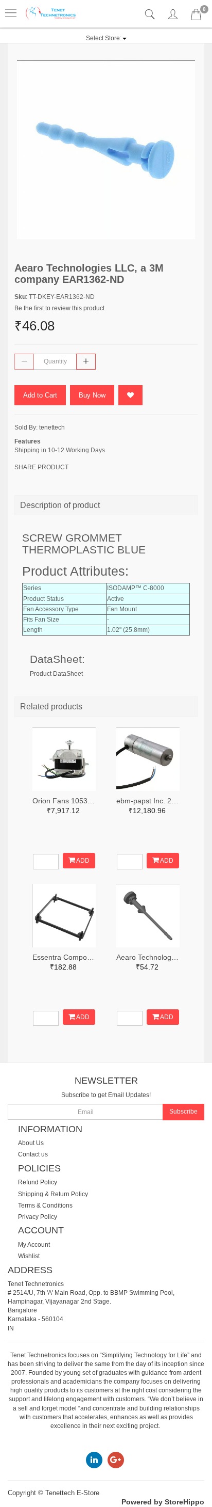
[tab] (151, 15)
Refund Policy (37, 1182)
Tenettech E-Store (72, 1493)
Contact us (33, 1154)
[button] (106, 38)
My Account (34, 1244)
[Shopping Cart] (196, 16)
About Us (31, 1143)
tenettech (52, 427)
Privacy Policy (37, 1216)
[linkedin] (94, 1459)
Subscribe (183, 1111)
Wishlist (29, 1256)
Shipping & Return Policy (53, 1194)
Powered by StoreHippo (162, 1502)
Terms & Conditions (45, 1205)
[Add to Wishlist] (130, 395)
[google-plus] (116, 1459)
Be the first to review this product (59, 308)
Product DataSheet (56, 673)
